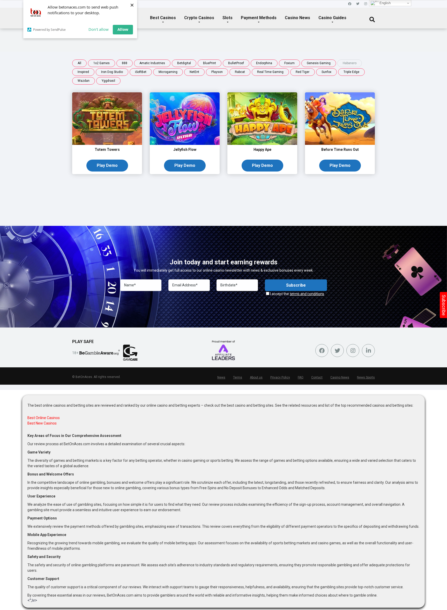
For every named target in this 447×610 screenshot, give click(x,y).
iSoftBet (140, 72)
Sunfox (326, 72)
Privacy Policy (280, 377)
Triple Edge (351, 72)
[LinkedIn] (368, 350)
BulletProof (236, 63)
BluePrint (209, 63)
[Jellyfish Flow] (185, 143)
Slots (227, 17)
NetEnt (194, 72)
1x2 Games (101, 63)
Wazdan (84, 81)
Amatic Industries (152, 63)
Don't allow (98, 29)
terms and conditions (307, 294)
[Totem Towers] (107, 143)
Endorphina (264, 63)
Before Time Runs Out (340, 149)
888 (124, 63)
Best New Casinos (42, 423)
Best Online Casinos (43, 418)
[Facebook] (349, 4)
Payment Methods (259, 17)
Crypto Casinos (199, 17)
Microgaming (168, 72)
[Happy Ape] (262, 143)
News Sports (366, 377)
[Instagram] (365, 4)
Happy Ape (262, 149)
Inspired (83, 72)
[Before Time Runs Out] (340, 143)
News (221, 377)
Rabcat (240, 72)
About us (256, 377)
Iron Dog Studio (112, 72)
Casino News (297, 17)
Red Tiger (302, 72)
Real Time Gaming (270, 72)
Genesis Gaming (319, 63)
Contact (317, 377)
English (384, 3)
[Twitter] (357, 4)
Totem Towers (107, 149)
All (79, 63)
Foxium (289, 63)
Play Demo (107, 165)
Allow (122, 29)
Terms (237, 377)
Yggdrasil (108, 81)
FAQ (300, 377)
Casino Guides (332, 17)
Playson (217, 72)
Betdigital (184, 63)
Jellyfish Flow (184, 149)
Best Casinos (163, 17)
